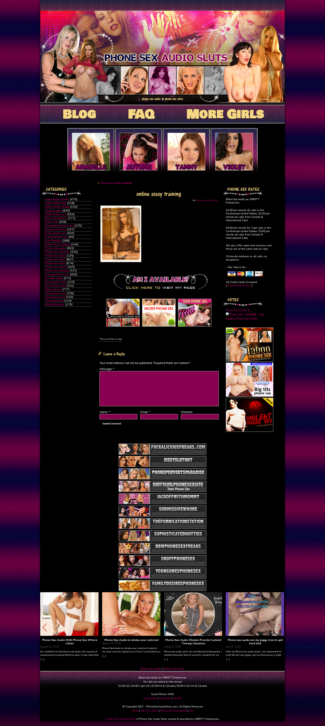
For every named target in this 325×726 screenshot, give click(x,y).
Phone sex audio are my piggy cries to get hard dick (255, 641)
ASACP (177, 698)
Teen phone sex (54, 297)
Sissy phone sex (55, 286)
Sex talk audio (53, 278)
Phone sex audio (55, 248)
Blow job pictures (55, 218)
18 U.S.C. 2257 (149, 710)
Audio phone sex (55, 214)
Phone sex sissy (55, 256)
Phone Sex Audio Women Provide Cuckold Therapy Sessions (193, 641)
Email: (145, 412)
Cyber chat (51, 222)
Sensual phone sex (56, 274)
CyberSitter (150, 698)
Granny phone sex (56, 237)
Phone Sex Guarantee (173, 710)
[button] (280, 627)
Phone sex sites (54, 259)
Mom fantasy (53, 241)
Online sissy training (57, 244)
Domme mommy (55, 229)
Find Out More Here (239, 285)
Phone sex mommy (57, 252)
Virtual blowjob (54, 304)
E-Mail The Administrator (121, 719)
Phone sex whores (56, 271)
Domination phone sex (59, 226)
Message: (106, 369)
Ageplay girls (53, 211)
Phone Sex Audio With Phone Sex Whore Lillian (69, 641)
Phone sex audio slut (207, 200)
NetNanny (165, 698)
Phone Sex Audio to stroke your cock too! (131, 640)
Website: (187, 412)
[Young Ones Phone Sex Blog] (194, 326)
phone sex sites (174, 669)
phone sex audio (151, 669)
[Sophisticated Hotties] (249, 360)
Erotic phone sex (55, 233)
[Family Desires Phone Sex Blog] (158, 326)
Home (135, 710)
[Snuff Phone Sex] (249, 431)
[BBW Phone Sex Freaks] (249, 396)
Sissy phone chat (55, 282)
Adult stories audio (56, 207)
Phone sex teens (55, 267)
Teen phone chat (55, 293)
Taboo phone (52, 289)
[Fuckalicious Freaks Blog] (122, 326)
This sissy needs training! (116, 183)
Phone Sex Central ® (238, 310)
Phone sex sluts (54, 263)
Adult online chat (55, 203)
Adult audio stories (56, 199)
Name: (104, 412)
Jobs (191, 710)
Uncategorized (53, 301)
